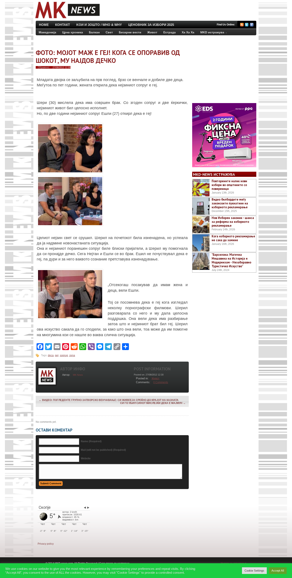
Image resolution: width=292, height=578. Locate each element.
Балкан (94, 32)
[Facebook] (251, 25)
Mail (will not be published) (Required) (103, 449)
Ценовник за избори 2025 (151, 25)
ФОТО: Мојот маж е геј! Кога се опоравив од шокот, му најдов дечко (108, 56)
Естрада (169, 32)
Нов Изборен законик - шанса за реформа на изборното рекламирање (233, 222)
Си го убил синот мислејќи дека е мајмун (153, 403)
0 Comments (160, 382)
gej (57, 355)
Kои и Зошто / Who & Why (99, 25)
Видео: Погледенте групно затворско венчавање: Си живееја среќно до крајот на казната (108, 400)
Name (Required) (91, 441)
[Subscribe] (241, 25)
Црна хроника (72, 32)
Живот (152, 32)
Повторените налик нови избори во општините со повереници (229, 185)
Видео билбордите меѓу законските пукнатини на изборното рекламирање (230, 203)
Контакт (62, 25)
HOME (44, 25)
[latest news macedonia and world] (67, 18)
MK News (78, 375)
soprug (64, 355)
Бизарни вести (130, 32)
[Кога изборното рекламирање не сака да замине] (200, 242)
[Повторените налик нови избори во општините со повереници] (200, 187)
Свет (109, 32)
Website (86, 458)
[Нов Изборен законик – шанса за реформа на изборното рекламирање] (200, 224)
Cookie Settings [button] (254, 570)
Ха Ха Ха (188, 32)
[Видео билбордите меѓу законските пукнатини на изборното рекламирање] (200, 206)
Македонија (47, 32)
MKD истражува (210, 33)
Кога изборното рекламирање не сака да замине (233, 238)
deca (51, 355)
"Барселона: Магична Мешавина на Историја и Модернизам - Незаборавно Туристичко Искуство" (231, 260)
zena (72, 355)
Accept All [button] (277, 570)
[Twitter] (246, 25)
